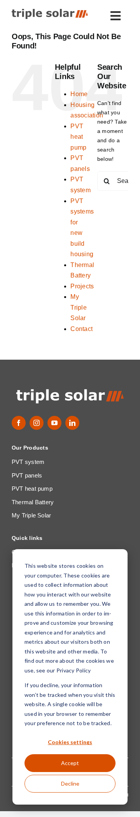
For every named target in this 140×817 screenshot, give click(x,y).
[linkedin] (72, 423)
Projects (82, 286)
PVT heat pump (78, 137)
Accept (70, 763)
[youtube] (54, 423)
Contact (81, 329)
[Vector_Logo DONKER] (50, 12)
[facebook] (19, 423)
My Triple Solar (78, 307)
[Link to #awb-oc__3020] (115, 16)
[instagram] (37, 423)
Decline (70, 783)
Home (79, 94)
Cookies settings (70, 742)
